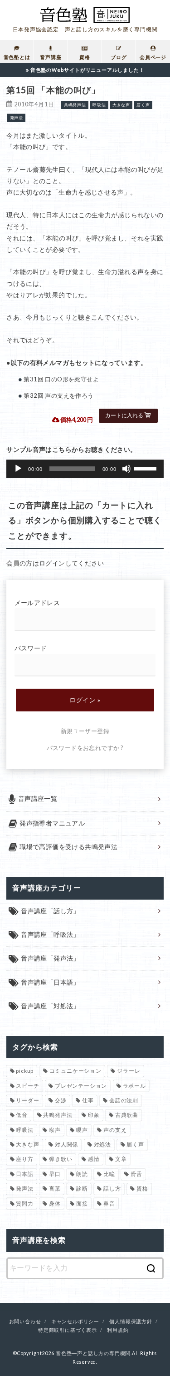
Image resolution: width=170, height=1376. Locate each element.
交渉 (61, 1100)
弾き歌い (60, 1159)
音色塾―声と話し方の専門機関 (93, 1353)
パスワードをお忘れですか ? (85, 747)
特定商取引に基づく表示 (67, 1330)
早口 (55, 1174)
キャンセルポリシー (75, 1321)
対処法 (102, 1144)
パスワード (31, 648)
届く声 (135, 1144)
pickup (25, 1070)
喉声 (55, 1129)
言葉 (55, 1188)
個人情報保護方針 (130, 1321)
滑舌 (136, 1174)
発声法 (24, 1188)
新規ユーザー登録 (85, 731)
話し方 (112, 1188)
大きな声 (27, 1144)
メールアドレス (37, 602)
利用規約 (117, 1330)
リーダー (27, 1100)
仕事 (88, 1100)
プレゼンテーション (81, 1085)
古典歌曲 (126, 1114)
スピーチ (27, 1085)
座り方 (24, 1159)
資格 (142, 1188)
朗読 (82, 1174)
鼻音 (109, 1203)
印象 (94, 1114)
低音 (22, 1114)
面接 (82, 1203)
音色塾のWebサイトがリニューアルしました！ (87, 70)
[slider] (146, 468)
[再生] (18, 468)
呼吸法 (24, 1129)
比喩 (109, 1174)
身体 (55, 1203)
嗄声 (82, 1129)
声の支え (114, 1129)
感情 (94, 1159)
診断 (82, 1188)
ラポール (134, 1085)
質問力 (24, 1203)
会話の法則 (123, 1100)
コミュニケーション (75, 1070)
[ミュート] (126, 468)
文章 (121, 1159)
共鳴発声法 (57, 1114)
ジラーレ (128, 1070)
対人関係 (66, 1144)
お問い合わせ (25, 1321)
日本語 (24, 1174)
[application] (84, 469)
